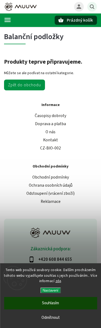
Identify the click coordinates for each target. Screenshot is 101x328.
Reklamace (51, 201)
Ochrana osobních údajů (50, 185)
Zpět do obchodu (24, 85)
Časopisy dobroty (50, 116)
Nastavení (50, 290)
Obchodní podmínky (50, 177)
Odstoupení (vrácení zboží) (50, 193)
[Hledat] (92, 7)
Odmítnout (50, 317)
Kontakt (50, 140)
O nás (50, 132)
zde (58, 281)
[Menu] (8, 20)
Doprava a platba (50, 124)
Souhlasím (50, 303)
